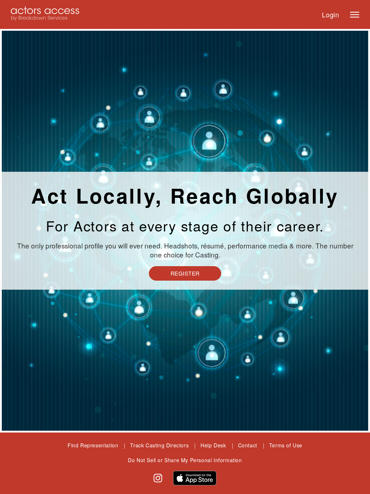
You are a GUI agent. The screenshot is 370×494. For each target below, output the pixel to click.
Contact (247, 445)
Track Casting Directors (159, 445)
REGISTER (185, 273)
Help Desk (213, 445)
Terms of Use (285, 445)
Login (330, 14)
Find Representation (93, 445)
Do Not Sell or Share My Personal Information (185, 460)
